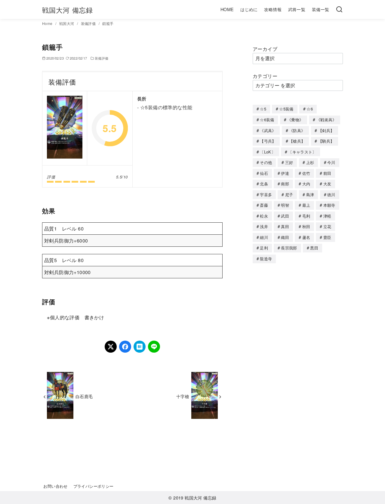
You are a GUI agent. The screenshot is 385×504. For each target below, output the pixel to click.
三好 (289, 162)
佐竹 (306, 173)
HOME (227, 9)
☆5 (263, 109)
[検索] (339, 10)
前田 (327, 173)
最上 (306, 205)
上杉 (310, 162)
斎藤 (264, 205)
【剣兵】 (326, 130)
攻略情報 (273, 9)
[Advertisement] (298, 364)
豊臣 (327, 237)
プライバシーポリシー (93, 486)
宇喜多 (266, 194)
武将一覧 (297, 9)
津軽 (327, 216)
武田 (285, 216)
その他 (266, 162)
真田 (285, 226)
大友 (327, 184)
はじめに (249, 9)
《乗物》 (295, 119)
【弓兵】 (268, 141)
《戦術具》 (326, 119)
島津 (310, 194)
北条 (264, 184)
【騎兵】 (326, 141)
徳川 (331, 194)
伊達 (285, 173)
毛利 (306, 216)
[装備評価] (64, 128)
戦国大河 (67, 23)
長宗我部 (289, 248)
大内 (306, 184)
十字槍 (182, 396)
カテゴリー (265, 76)
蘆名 (306, 237)
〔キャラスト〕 (302, 152)
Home (48, 23)
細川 (264, 237)
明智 (285, 205)
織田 (285, 237)
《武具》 (268, 130)
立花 (327, 226)
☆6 (309, 109)
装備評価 (89, 23)
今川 (331, 162)
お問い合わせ (55, 486)
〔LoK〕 (267, 152)
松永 (264, 216)
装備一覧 (320, 9)
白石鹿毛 (84, 396)
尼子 (289, 194)
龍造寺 (266, 258)
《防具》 (297, 130)
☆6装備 (267, 119)
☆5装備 (286, 109)
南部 (285, 184)
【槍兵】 (297, 141)
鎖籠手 (107, 23)
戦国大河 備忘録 (67, 9)
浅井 (264, 226)
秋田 (306, 226)
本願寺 (329, 205)
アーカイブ (265, 48)
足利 (264, 248)
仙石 (264, 173)
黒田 (314, 248)
